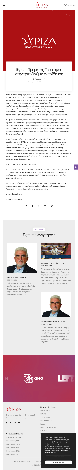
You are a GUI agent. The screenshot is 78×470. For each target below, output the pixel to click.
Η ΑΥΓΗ (43, 414)
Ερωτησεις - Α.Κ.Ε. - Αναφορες (16, 277)
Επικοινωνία (45, 410)
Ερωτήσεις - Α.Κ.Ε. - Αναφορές (39, 82)
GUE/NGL (44, 431)
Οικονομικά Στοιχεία (13, 437)
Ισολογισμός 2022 (13, 451)
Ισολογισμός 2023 (13, 447)
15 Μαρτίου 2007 (39, 79)
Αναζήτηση (70, 5)
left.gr (42, 424)
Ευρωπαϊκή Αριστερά (48, 427)
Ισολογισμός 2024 (13, 444)
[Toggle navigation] (4, 5)
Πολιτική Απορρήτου (22, 461)
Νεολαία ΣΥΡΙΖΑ (46, 421)
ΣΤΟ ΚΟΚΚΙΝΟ (45, 417)
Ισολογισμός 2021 (12, 454)
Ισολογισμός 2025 (13, 441)
